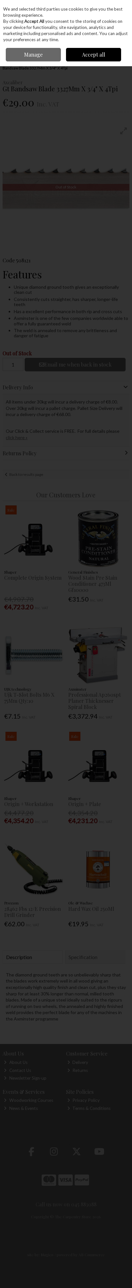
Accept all (93, 54)
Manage (33, 54)
